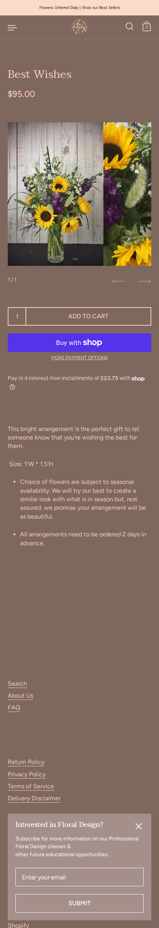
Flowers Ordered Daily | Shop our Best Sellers (79, 7)
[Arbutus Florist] (79, 27)
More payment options (79, 357)
